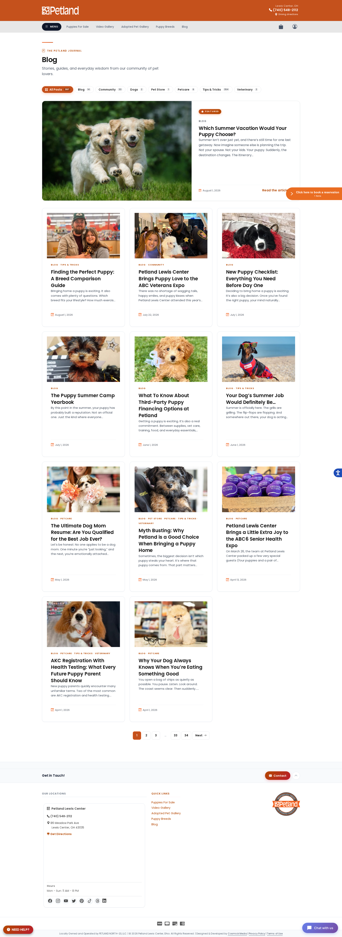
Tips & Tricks (69, 264)
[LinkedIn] (104, 901)
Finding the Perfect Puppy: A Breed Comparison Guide (82, 278)
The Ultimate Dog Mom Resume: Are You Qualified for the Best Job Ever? (82, 532)
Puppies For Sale (77, 27)
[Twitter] (74, 901)
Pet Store (155, 518)
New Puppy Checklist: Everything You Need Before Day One (252, 278)
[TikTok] (89, 901)
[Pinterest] (82, 901)
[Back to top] (296, 776)
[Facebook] (50, 901)
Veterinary (146, 523)
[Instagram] (58, 901)
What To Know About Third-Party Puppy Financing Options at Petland (164, 405)
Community (156, 264)
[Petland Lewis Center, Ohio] (60, 10)
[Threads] (97, 901)
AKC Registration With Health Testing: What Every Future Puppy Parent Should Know (83, 670)
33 (175, 735)
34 (186, 735)
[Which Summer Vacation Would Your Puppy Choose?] (117, 151)
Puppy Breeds (165, 27)
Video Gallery (105, 27)
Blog (185, 27)
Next (198, 735)
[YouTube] (66, 901)
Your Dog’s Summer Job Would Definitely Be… (255, 398)
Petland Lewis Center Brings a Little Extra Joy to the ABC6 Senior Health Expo (257, 535)
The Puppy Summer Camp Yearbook (83, 398)
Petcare (66, 518)
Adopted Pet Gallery (135, 27)
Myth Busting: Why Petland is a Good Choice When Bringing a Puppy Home (169, 540)
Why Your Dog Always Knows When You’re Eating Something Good (170, 667)
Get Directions (61, 834)
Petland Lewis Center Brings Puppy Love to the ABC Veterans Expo (168, 278)
